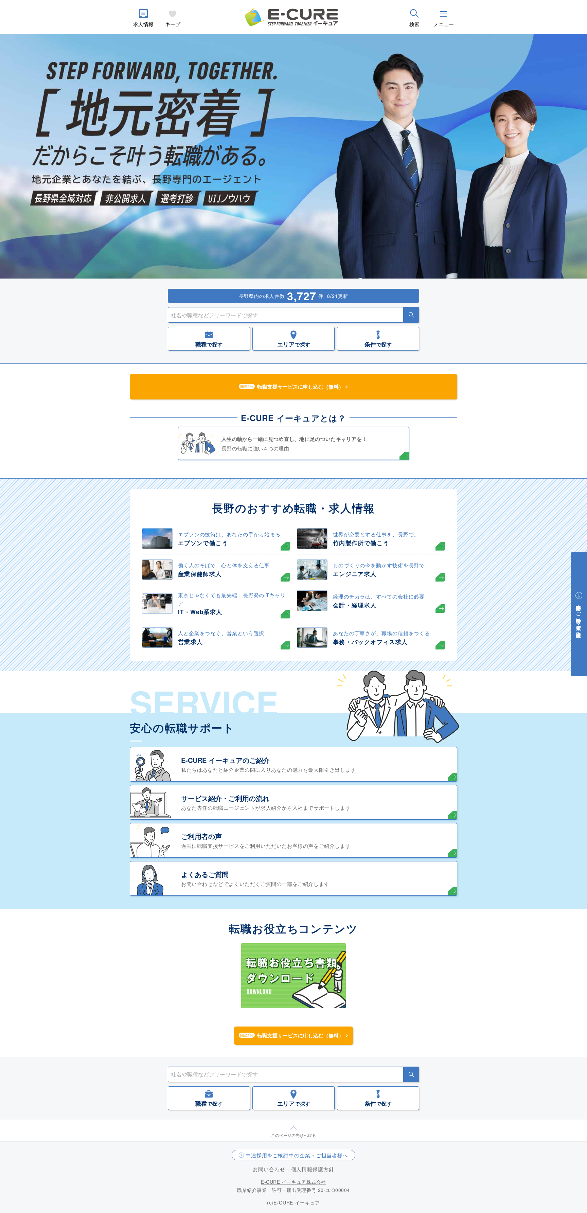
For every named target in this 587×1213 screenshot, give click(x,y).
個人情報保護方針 (312, 1169)
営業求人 (190, 642)
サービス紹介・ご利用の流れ (225, 798)
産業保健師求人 (200, 574)
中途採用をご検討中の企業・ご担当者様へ (297, 1155)
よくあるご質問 (205, 874)
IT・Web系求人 (200, 612)
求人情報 (143, 23)
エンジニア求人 (355, 574)
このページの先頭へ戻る (293, 1135)
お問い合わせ (269, 1169)
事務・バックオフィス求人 (370, 642)
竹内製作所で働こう (361, 543)
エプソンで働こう (203, 543)
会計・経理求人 (355, 605)
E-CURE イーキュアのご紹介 (225, 760)
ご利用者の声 (201, 836)
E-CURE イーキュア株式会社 (293, 1181)
